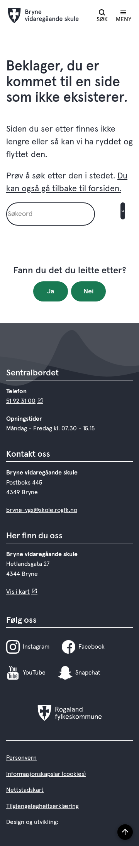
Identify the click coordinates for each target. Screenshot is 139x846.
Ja (50, 291)
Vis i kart (18, 592)
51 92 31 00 (21, 401)
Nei (88, 291)
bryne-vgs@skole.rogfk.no (41, 510)
